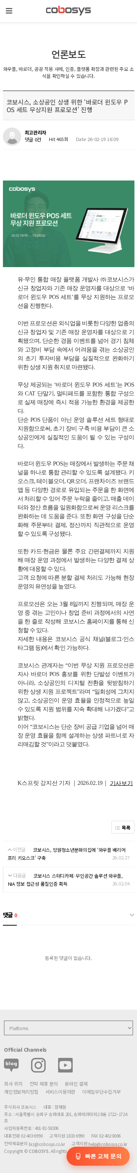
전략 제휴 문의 (44, 1083)
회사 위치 (13, 1083)
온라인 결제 (76, 1083)
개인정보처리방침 (21, 1091)
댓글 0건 (33, 139)
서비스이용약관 (60, 1091)
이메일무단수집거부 (101, 1091)
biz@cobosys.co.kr (47, 1144)
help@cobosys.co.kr (107, 1144)
